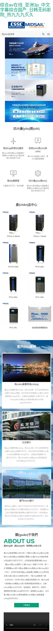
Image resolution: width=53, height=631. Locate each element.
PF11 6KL (13, 328)
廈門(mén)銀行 (26, 501)
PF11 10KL (39, 297)
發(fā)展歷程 (13, 181)
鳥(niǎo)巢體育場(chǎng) (26, 384)
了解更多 (26, 605)
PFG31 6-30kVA (13, 236)
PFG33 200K (13, 267)
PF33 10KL (39, 267)
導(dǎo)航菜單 (8, 34)
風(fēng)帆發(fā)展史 (13, 148)
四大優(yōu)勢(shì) (38, 181)
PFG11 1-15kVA (40, 236)
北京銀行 (26, 442)
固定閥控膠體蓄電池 (40, 328)
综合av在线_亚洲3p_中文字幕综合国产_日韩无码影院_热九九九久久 (25, 9)
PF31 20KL (13, 297)
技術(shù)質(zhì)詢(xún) (38, 150)
